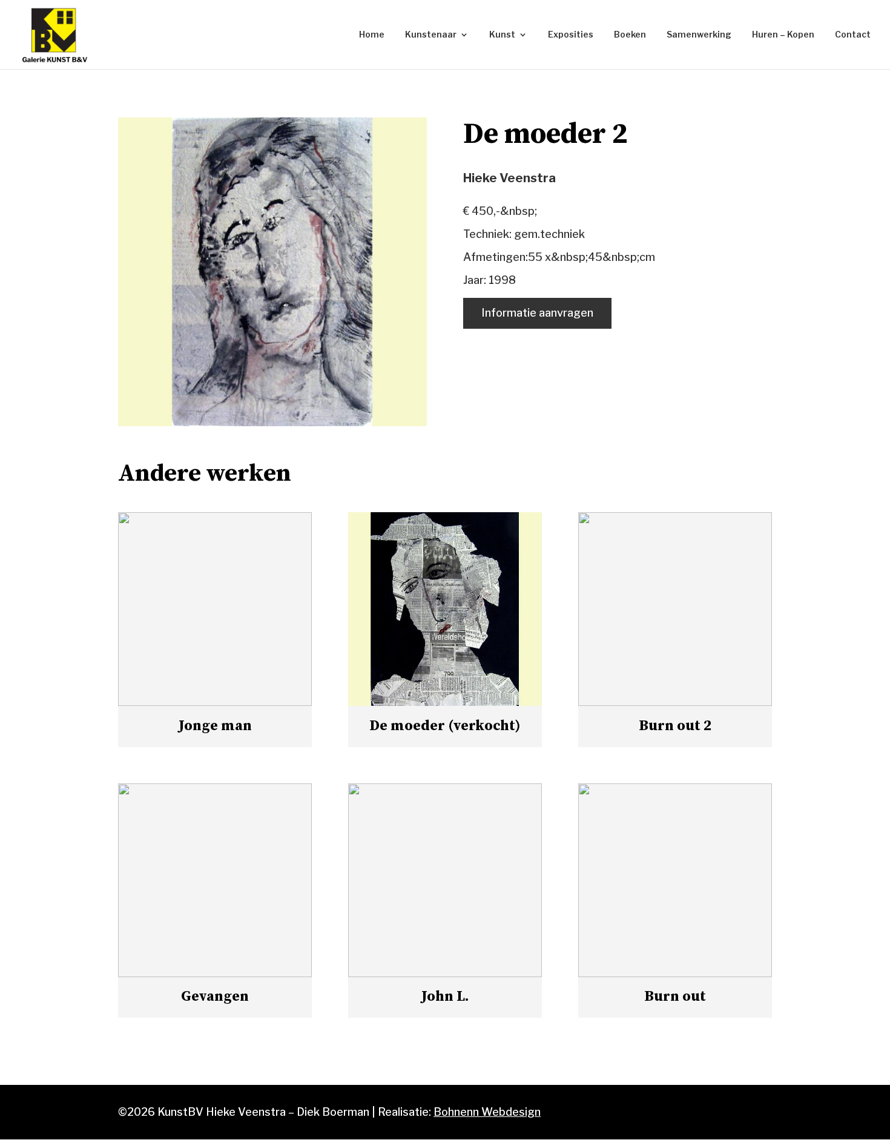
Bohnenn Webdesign (487, 1111)
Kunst (502, 34)
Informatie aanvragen (537, 312)
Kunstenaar (431, 34)
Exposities (570, 34)
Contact (853, 34)
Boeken (630, 34)
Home (371, 34)
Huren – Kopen (783, 34)
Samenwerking (699, 34)
